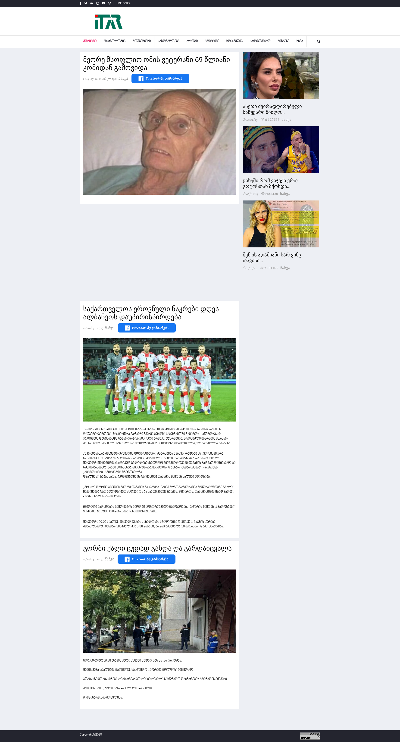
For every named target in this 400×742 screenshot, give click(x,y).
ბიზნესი (283, 41)
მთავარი (90, 41)
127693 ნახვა (279, 119)
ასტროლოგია (114, 41)
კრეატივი (212, 41)
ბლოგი (192, 41)
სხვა (300, 41)
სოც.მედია (234, 41)
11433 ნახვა (105, 559)
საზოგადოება (168, 41)
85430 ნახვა (279, 193)
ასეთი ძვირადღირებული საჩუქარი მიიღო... (272, 109)
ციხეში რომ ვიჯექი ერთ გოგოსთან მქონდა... (270, 183)
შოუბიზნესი (142, 41)
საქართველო (260, 41)
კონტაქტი (124, 3)
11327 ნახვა (106, 328)
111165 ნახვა (278, 267)
